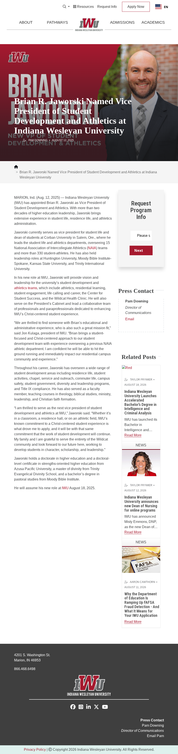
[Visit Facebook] (73, 707)
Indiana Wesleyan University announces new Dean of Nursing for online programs (141, 503)
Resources (85, 6)
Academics (153, 22)
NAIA (92, 248)
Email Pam (155, 736)
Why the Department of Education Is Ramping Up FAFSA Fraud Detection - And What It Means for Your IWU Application (141, 605)
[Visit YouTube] (105, 707)
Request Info (107, 6)
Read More (133, 435)
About (26, 22)
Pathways (57, 22)
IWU (65, 488)
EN (166, 7)
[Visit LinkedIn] (88, 707)
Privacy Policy (35, 749)
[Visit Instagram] (80, 707)
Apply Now (135, 6)
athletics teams (25, 288)
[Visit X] (96, 707)
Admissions (122, 22)
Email (129, 319)
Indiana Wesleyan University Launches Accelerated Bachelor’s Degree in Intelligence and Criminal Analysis (140, 402)
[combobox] (161, 6)
